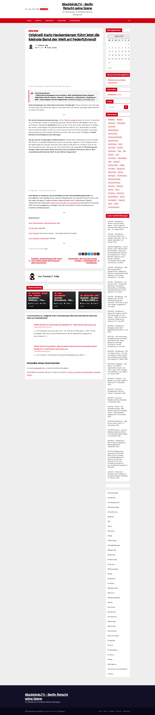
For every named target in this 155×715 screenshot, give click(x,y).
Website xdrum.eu (114, 80)
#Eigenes (111, 517)
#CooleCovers (113, 512)
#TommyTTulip (112, 133)
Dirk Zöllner (111, 147)
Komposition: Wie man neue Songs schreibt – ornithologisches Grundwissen (82, 261)
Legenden (116, 161)
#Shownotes (112, 631)
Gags (119, 151)
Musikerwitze (112, 172)
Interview (111, 154)
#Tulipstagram (113, 650)
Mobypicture (121, 168)
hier (92, 99)
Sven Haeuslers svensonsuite (39, 238)
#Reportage (112, 621)
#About (38, 20)
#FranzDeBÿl (121, 123)
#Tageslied (111, 640)
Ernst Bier (120, 147)
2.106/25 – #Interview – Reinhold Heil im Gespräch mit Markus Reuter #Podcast (118, 474)
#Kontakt (50, 20)
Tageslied (121, 200)
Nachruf (120, 172)
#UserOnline (75, 20)
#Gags (30, 31)
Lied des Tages (113, 165)
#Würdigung (37, 295)
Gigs (124, 151)
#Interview (111, 564)
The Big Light (33, 228)
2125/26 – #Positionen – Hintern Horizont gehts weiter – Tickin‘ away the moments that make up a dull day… (118, 225)
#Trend (110, 645)
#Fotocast (111, 531)
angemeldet (38, 368)
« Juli (109, 68)
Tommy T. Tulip (43, 45)
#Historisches (36, 293)
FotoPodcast (112, 151)
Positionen (120, 186)
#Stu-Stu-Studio (88, 295)
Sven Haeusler (34, 233)
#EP (29, 293)
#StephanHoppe (113, 130)
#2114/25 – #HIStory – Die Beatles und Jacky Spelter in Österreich (118, 380)
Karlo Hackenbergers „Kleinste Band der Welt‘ (44, 223)
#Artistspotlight (113, 493)
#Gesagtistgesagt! (114, 545)
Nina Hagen (111, 175)
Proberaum (111, 193)
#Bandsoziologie (113, 507)
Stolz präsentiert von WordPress (34, 711)
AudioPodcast (112, 144)
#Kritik (110, 574)
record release (113, 196)
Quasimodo (120, 193)
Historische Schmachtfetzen (117, 669)
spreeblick (73, 120)
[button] (129, 20)
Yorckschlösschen (113, 207)
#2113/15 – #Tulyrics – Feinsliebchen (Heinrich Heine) (116, 391)
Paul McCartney (122, 175)
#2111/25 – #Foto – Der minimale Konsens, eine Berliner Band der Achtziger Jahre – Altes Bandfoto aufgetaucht (117, 410)
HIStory (110, 674)
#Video (36, 31)
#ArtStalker (111, 119)
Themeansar (61, 711)
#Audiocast (111, 498)
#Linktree (62, 20)
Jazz (117, 154)
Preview (110, 189)
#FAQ (109, 526)
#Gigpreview (112, 550)
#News (110, 602)
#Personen (111, 607)
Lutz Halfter (111, 168)
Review (122, 196)
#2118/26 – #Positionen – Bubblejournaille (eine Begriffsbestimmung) (116, 328)
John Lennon (112, 158)
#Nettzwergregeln (60, 295)
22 (125, 55)
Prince (117, 189)
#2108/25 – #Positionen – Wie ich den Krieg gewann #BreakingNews (117, 443)
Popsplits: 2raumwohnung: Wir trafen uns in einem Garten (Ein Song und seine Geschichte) (46, 261)
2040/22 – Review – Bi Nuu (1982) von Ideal (90, 300)
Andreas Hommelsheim (115, 137)
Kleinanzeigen (122, 158)
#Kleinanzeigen (113, 569)
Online (114, 95)
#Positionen (112, 612)
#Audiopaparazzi (113, 502)
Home (29, 20)
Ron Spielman (112, 200)
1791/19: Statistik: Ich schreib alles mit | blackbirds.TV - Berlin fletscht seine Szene (63, 325)
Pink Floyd (111, 186)
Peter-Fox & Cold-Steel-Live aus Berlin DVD (66, 203)
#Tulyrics (111, 655)
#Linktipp (111, 583)
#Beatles (119, 119)
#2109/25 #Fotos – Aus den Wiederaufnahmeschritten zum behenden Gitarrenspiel (117, 432)
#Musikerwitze (113, 588)
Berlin (120, 144)
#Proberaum (112, 617)
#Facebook (111, 123)
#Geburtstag (112, 540)
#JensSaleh (111, 126)
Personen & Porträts (114, 179)
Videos (116, 203)
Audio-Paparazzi (113, 140)
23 (129, 55)
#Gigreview (111, 555)
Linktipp (122, 165)
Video (110, 203)
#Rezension (112, 626)
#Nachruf (111, 593)
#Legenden (44, 293)
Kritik (109, 161)
